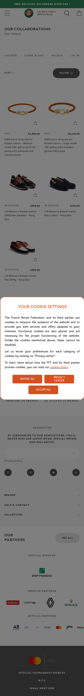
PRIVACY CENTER (59, 379)
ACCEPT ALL (43, 389)
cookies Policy (59, 367)
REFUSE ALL (27, 378)
